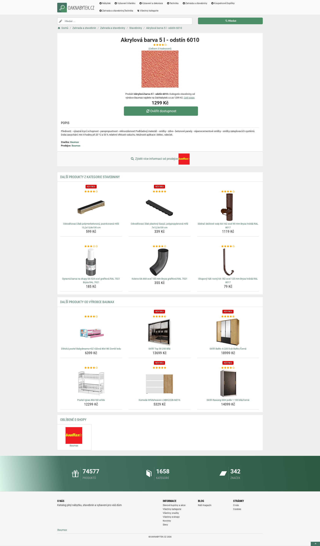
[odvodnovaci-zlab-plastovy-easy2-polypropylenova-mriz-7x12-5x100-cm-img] (159, 207)
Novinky (167, 521)
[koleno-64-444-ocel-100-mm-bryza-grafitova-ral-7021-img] (159, 262)
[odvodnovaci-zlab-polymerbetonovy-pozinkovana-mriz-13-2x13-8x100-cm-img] (91, 207)
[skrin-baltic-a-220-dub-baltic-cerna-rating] (228, 316)
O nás (236, 505)
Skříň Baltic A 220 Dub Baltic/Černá (228, 348)
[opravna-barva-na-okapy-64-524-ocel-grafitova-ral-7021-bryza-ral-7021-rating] (91, 246)
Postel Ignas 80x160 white (91, 400)
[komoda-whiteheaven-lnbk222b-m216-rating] (159, 368)
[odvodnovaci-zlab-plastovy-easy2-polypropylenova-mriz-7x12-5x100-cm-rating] (159, 191)
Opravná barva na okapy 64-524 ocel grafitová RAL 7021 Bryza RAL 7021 (91, 280)
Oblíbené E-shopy (73, 420)
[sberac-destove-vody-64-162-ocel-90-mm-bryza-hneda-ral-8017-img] (228, 207)
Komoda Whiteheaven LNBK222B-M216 (159, 400)
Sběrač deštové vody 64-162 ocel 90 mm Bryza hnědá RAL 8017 (228, 225)
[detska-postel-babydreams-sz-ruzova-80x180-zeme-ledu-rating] (91, 316)
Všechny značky (171, 513)
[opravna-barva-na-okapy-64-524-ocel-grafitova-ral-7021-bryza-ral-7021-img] (91, 262)
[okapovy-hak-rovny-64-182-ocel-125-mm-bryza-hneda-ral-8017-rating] (228, 246)
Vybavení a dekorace (152, 3)
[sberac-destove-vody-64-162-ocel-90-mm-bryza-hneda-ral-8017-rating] (228, 191)
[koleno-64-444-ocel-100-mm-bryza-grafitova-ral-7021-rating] (159, 246)
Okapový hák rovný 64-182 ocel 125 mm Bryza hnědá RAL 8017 (228, 280)
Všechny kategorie (149, 10)
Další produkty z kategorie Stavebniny (90, 177)
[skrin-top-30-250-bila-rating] (159, 316)
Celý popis (189, 97)
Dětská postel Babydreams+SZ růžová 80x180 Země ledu (91, 348)
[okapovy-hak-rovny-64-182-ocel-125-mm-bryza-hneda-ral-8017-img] (228, 262)
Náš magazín (204, 505)
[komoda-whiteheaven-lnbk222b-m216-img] (159, 383)
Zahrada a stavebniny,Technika (117, 10)
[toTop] (315, 544)
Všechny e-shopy (171, 517)
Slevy (165, 524)
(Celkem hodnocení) (160, 48)
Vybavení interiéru (126, 3)
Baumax (74, 142)
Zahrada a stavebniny (196, 3)
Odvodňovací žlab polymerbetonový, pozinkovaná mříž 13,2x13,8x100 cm (91, 225)
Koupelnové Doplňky (224, 3)
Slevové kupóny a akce (174, 505)
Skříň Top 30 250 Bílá (159, 348)
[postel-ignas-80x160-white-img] (91, 383)
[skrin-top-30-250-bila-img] (159, 332)
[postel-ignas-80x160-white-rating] (91, 368)
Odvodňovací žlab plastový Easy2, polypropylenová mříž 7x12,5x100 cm (159, 225)
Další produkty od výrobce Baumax (87, 302)
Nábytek (106, 3)
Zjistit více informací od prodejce (156, 159)
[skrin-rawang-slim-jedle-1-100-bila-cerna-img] (228, 383)
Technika (174, 3)
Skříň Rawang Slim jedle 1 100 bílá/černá (228, 400)
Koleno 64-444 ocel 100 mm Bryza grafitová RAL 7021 (159, 278)
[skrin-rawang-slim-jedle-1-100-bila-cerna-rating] (228, 368)
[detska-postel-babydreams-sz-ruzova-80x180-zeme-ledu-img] (91, 332)
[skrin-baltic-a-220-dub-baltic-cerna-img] (228, 332)
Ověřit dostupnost (163, 111)
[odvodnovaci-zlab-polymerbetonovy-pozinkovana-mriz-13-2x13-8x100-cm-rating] (91, 191)
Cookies (237, 509)
